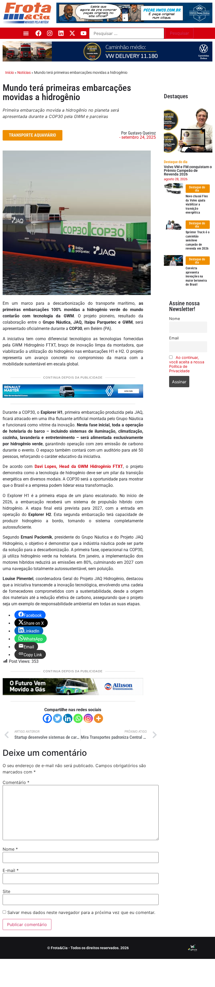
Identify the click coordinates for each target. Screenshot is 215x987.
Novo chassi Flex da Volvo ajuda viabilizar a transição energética (197, 204)
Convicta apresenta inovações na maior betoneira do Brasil (196, 276)
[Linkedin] (61, 33)
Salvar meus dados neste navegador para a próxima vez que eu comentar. (81, 912)
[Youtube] (83, 33)
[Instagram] (49, 33)
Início (9, 72)
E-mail (11, 870)
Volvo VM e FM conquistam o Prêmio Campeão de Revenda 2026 (188, 170)
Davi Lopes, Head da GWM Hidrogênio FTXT (79, 466)
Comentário (16, 782)
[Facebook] (38, 33)
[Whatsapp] (78, 718)
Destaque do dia (175, 162)
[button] (26, 33)
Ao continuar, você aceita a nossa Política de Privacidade (186, 364)
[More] (98, 718)
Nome (10, 849)
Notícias (24, 72)
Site (6, 891)
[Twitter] (57, 718)
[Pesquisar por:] (126, 33)
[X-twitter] (72, 33)
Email (174, 338)
